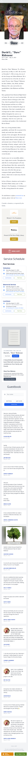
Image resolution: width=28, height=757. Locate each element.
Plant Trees (19, 278)
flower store (19, 198)
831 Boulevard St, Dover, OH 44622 (14, 308)
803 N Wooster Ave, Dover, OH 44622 (15, 275)
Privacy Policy (10, 750)
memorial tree (20, 195)
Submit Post (14, 404)
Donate (14, 221)
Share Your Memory (10, 379)
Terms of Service (18, 750)
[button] (14, 535)
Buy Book (15, 356)
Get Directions (8, 278)
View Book (7, 356)
